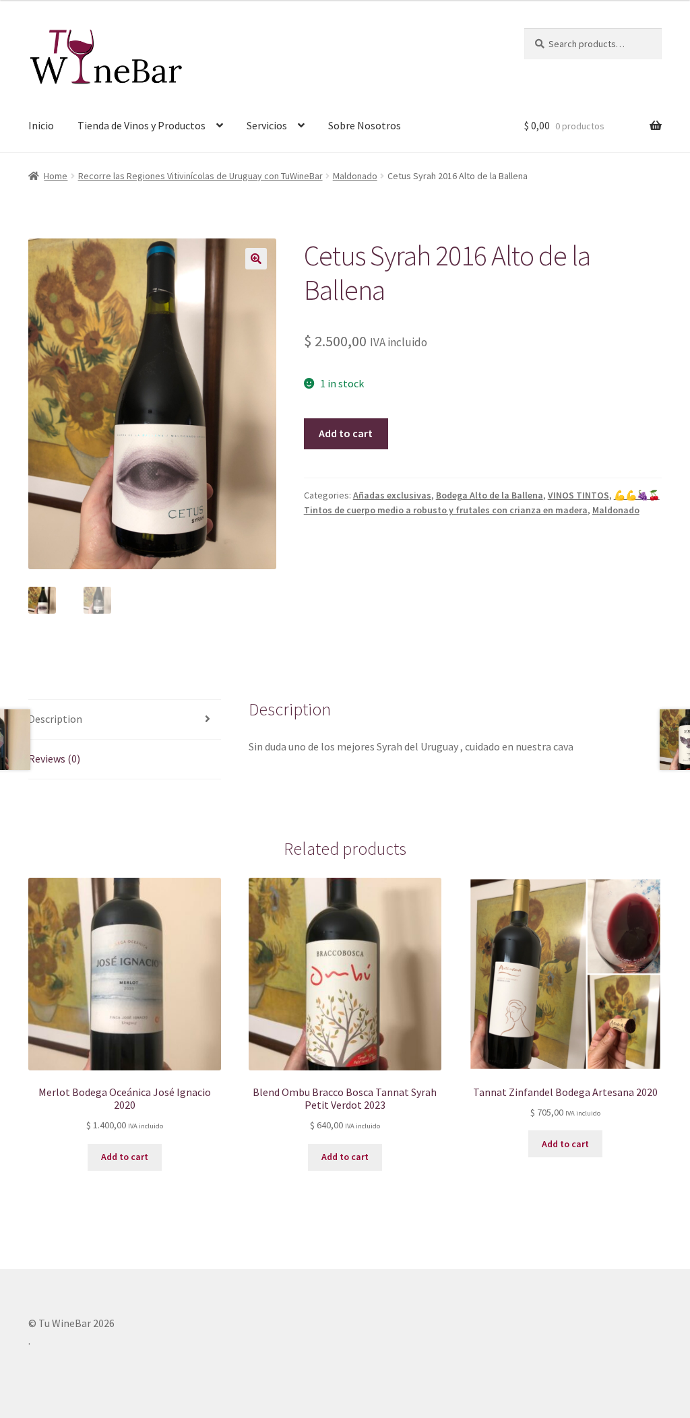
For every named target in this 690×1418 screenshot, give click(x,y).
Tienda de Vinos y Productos (141, 125)
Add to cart (346, 433)
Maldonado (355, 176)
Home (55, 176)
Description (55, 719)
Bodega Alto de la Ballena (489, 495)
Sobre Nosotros (364, 125)
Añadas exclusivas (392, 495)
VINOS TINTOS (578, 495)
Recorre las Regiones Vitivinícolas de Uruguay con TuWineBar (200, 176)
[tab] (124, 720)
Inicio (41, 125)
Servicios (267, 125)
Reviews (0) (54, 758)
